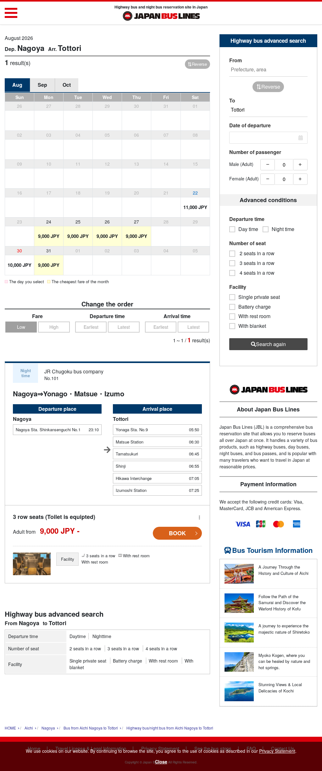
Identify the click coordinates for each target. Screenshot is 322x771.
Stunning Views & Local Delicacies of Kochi (280, 687)
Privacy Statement (277, 751)
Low (21, 327)
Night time (283, 229)
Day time (248, 229)
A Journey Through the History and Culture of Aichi (283, 570)
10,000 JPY (19, 265)
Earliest (91, 327)
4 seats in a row (161, 648)
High (53, 327)
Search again (271, 344)
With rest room (163, 661)
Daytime (77, 636)
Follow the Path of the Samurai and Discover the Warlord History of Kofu (282, 602)
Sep (42, 84)
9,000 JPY (48, 236)
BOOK (177, 533)
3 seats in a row (123, 648)
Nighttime (101, 636)
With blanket (252, 325)
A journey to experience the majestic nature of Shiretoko (284, 629)
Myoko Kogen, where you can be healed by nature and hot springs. (284, 661)
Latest (124, 327)
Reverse (199, 64)
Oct (67, 84)
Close (161, 761)
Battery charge (127, 661)
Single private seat (87, 661)
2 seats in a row (85, 648)
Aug (17, 84)
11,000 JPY (195, 207)
